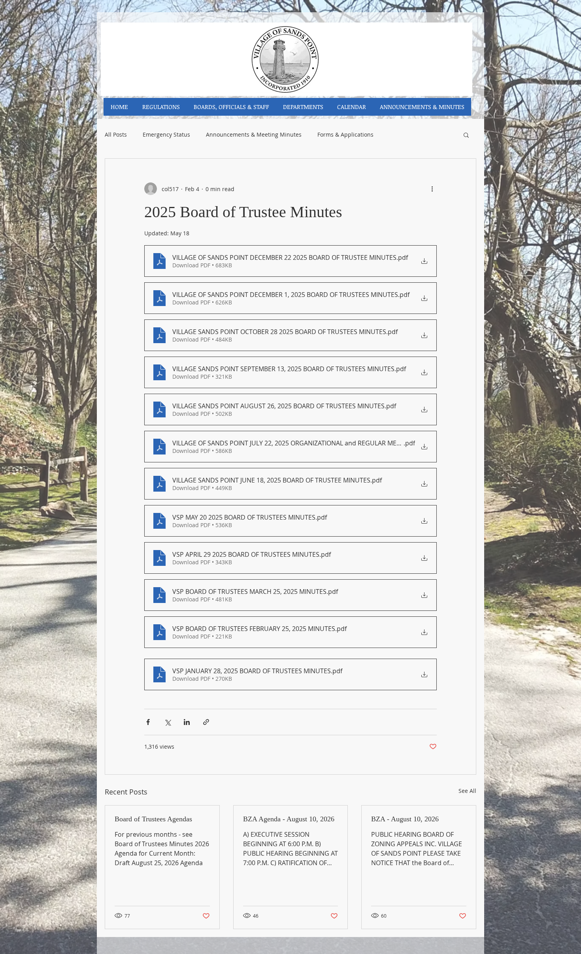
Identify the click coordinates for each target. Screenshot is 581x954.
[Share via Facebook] (148, 722)
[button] (466, 134)
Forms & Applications (345, 134)
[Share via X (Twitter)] (167, 722)
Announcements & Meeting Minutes (254, 134)
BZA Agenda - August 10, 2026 (288, 819)
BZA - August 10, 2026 (405, 819)
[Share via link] (206, 722)
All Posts (116, 134)
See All (467, 790)
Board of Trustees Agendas (153, 819)
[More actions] (432, 188)
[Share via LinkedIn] (187, 722)
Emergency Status (166, 134)
